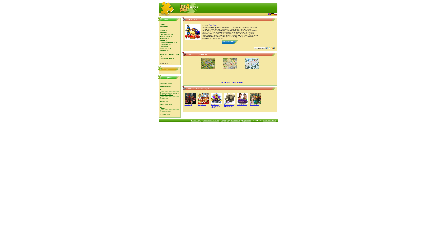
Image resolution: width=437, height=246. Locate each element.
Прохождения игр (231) (167, 58)
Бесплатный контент (211, 121)
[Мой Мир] (274, 48)
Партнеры (225, 121)
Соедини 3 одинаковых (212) (168, 42)
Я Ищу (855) (163, 40)
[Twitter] (269, 48)
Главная (162, 24)
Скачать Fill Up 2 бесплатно (230, 82)
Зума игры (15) (164, 50)
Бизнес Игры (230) (165, 48)
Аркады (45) (163, 32)
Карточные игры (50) (166, 36)
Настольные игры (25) (166, 34)
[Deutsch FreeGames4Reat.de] (272, 14)
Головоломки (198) (165, 44)
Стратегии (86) (164, 46)
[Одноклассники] (272, 48)
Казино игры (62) (165, 38)
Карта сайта (246, 121)
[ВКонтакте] (267, 48)
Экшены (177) (164, 30)
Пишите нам (235, 121)
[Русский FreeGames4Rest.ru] (275, 14)
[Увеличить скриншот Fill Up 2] (208, 68)
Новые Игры (164, 26)
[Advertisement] (238, 14)
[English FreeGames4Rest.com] (269, 14)
